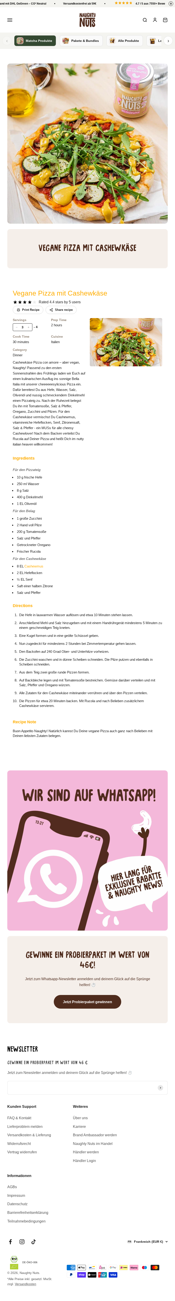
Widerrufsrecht (19, 1144)
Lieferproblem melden (25, 1127)
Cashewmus (33, 566)
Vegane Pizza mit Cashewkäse (60, 293)
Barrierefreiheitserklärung (27, 1213)
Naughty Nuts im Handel (93, 1144)
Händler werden (86, 1152)
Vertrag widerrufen (22, 1152)
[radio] (15, 302)
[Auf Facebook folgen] (10, 1242)
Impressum (16, 1195)
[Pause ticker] (171, 3)
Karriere (79, 1127)
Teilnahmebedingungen (26, 1221)
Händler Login (84, 1161)
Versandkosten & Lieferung (29, 1135)
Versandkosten (25, 1284)
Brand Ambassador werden (95, 1135)
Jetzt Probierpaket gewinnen (87, 1002)
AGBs (12, 1187)
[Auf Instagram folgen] (22, 1242)
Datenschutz (17, 1204)
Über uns (80, 1118)
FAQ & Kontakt (19, 1118)
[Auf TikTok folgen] (34, 1242)
